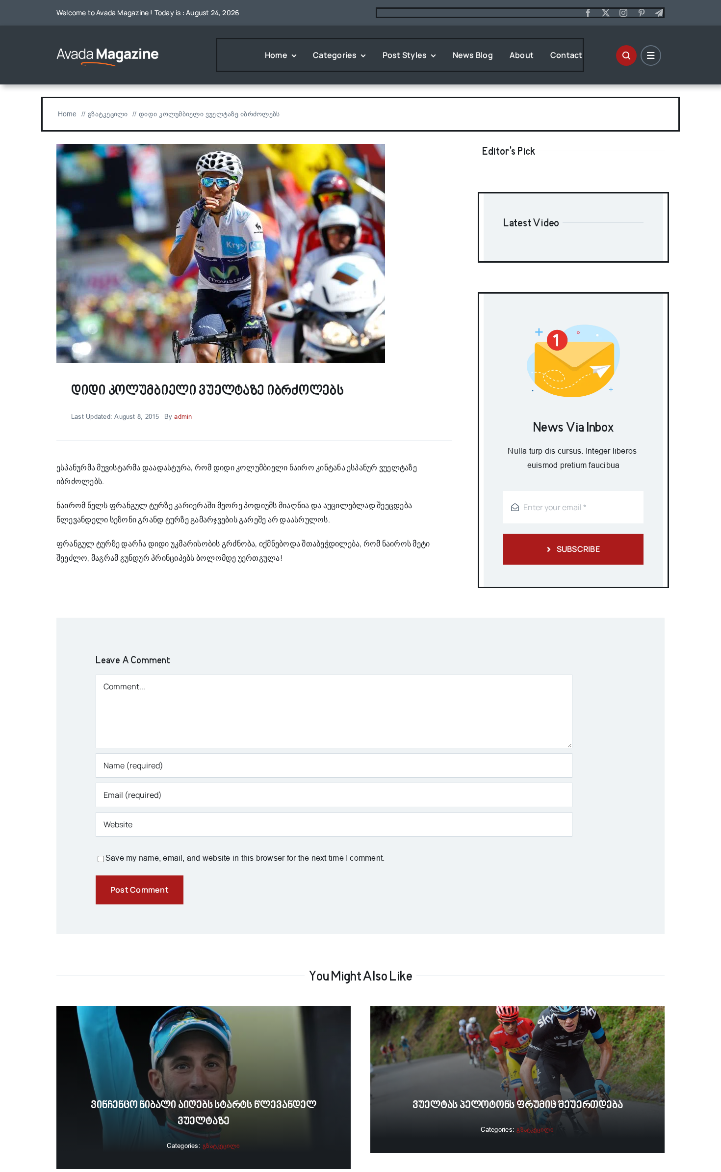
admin (183, 416)
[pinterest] (641, 13)
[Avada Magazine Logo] (107, 47)
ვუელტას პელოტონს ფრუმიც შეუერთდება (517, 1105)
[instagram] (623, 13)
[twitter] (606, 13)
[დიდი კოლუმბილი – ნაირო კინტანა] (220, 147)
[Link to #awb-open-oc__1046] (626, 55)
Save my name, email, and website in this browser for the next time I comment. (245, 858)
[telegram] (659, 13)
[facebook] (588, 13)
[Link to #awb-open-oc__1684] (651, 55)
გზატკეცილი (221, 1145)
